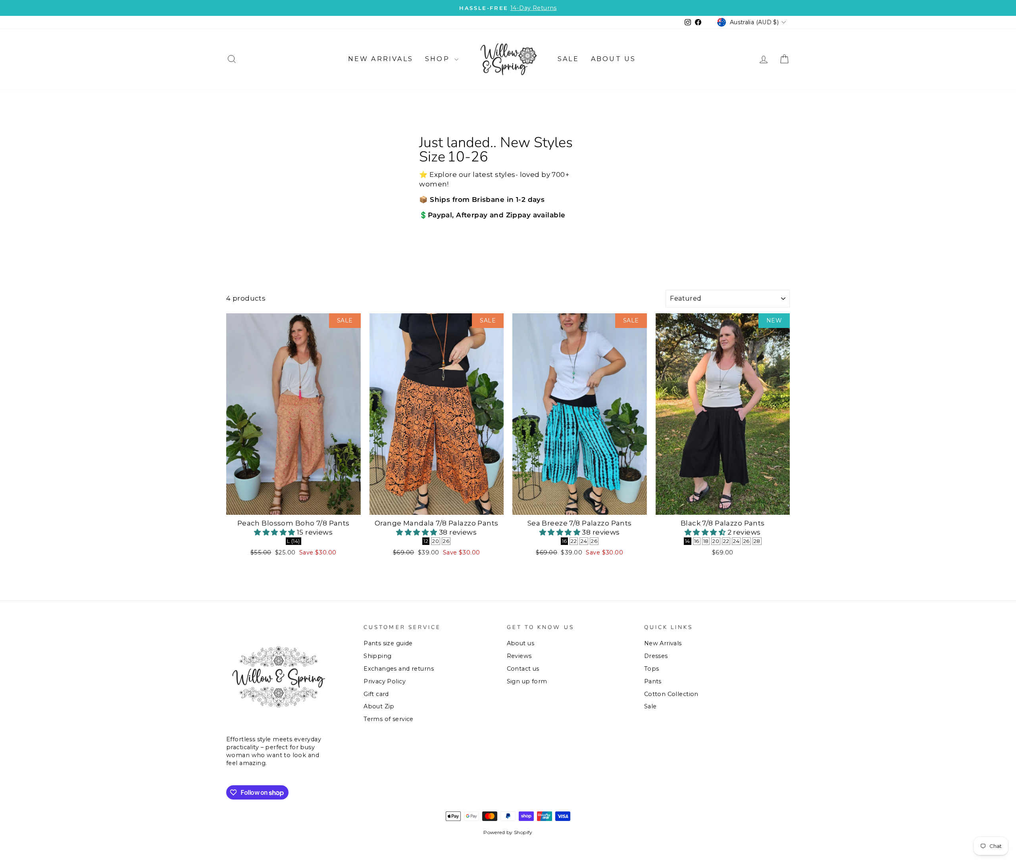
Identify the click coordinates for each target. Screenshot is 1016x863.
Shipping (377, 656)
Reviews (519, 656)
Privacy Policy (385, 681)
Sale (568, 59)
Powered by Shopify (508, 832)
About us (613, 59)
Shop (438, 59)
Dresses (656, 656)
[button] (275, 532)
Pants (653, 681)
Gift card (376, 694)
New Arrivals (380, 59)
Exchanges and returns (399, 668)
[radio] (293, 541)
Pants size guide (388, 643)
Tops (651, 668)
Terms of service (389, 719)
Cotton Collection (671, 694)
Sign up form (527, 681)
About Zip (379, 706)
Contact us (523, 668)
